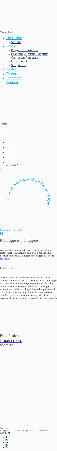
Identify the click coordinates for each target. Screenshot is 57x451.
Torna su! (4, 428)
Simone (16, 42)
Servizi (11, 46)
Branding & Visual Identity (29, 54)
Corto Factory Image (20, 430)
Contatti (12, 82)
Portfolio (12, 69)
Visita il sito (11, 165)
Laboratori (14, 78)
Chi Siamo (14, 38)
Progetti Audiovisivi (24, 50)
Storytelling (19, 65)
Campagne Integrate (24, 57)
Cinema (12, 73)
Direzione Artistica (24, 61)
